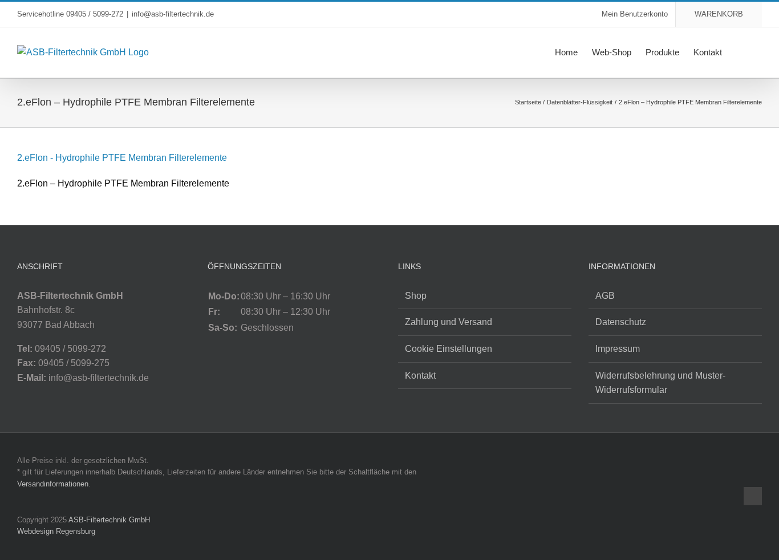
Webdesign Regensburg (56, 531)
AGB (605, 296)
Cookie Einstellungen (448, 349)
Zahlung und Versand (448, 322)
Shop (416, 296)
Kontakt (420, 375)
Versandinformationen (52, 484)
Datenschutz (620, 322)
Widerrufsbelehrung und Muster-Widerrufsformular (660, 383)
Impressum (617, 349)
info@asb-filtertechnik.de (173, 14)
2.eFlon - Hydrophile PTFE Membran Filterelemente (122, 158)
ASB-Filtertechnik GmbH (109, 520)
